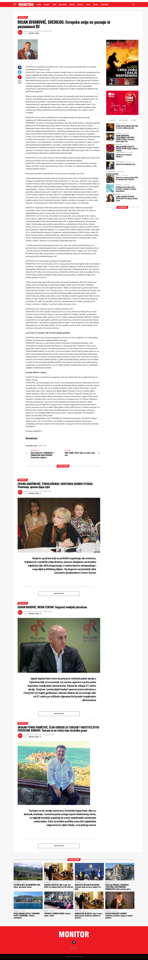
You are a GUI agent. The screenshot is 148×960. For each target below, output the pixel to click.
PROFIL (88, 4)
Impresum (74, 948)
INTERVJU (80, 4)
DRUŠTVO (72, 4)
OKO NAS (95, 4)
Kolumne (46, 4)
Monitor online (34, 33)
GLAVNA (39, 4)
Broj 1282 (43, 445)
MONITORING (62, 4)
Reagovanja (104, 4)
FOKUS (54, 4)
